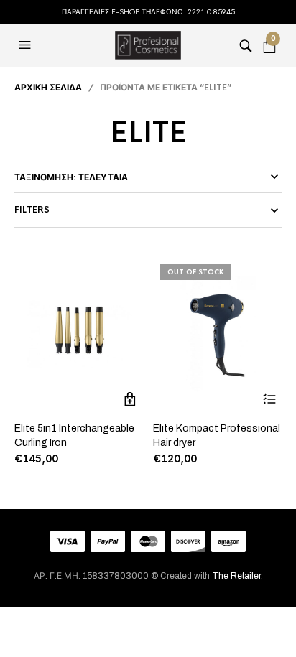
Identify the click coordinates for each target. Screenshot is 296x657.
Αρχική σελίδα (48, 87)
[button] (26, 45)
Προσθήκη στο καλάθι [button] (130, 398)
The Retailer (236, 576)
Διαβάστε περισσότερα (269, 398)
